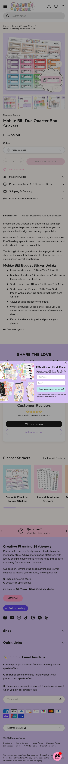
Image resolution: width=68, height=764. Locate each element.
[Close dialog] (65, 362)
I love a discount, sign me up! (51, 389)
